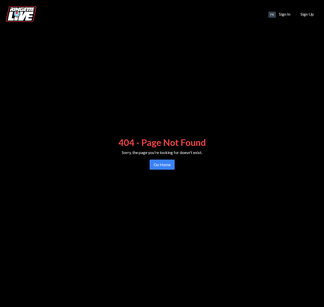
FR (272, 14)
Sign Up (307, 14)
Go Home (162, 164)
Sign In (284, 14)
